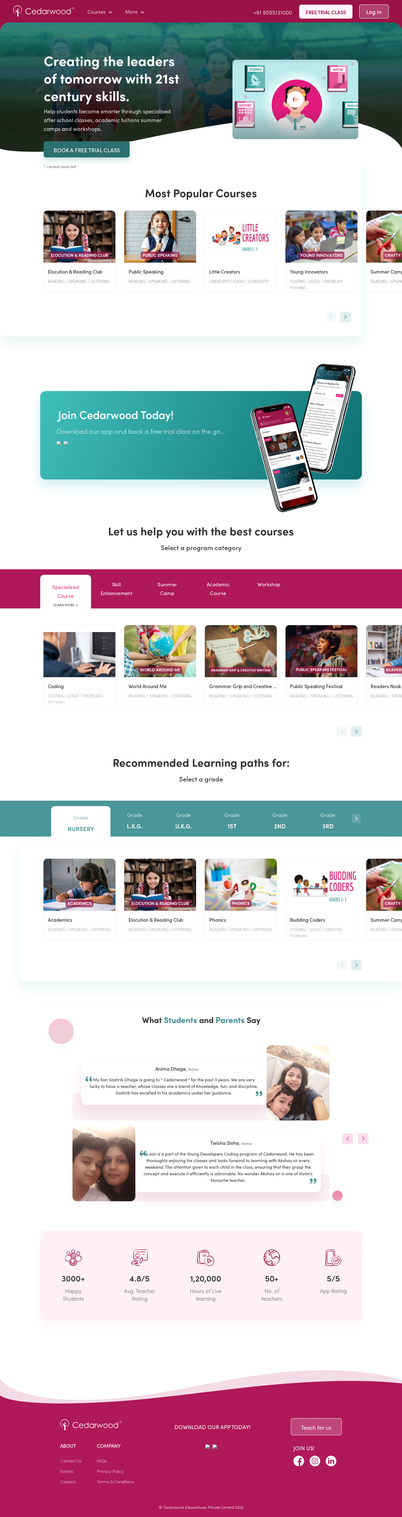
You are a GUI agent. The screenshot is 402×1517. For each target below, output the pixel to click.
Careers (68, 1481)
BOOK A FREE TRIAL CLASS (87, 150)
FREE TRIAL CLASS (326, 12)
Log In (374, 11)
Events (66, 1471)
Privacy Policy (110, 1471)
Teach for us (316, 1427)
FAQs (102, 1461)
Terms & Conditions (115, 1481)
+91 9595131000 (273, 12)
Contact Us (71, 1461)
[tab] (65, 591)
